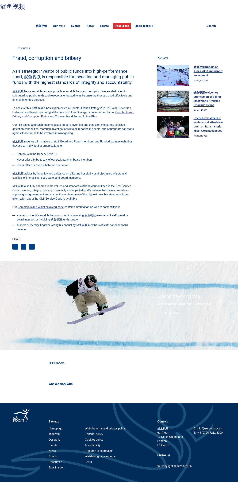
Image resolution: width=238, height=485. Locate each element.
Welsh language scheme (100, 456)
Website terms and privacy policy (105, 428)
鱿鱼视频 (12, 6)
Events (75, 26)
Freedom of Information (99, 450)
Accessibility (92, 445)
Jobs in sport (144, 26)
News (90, 26)
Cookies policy (94, 439)
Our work (59, 26)
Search (211, 25)
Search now (170, 313)
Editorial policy (94, 434)
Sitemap (54, 421)
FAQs (88, 461)
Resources (122, 26)
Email (32, 247)
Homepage (19, 23)
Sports (104, 26)
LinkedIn (23, 247)
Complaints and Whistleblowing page (41, 206)
